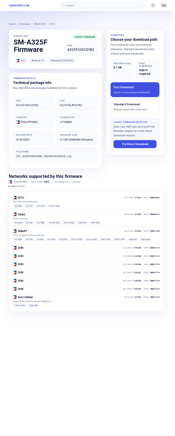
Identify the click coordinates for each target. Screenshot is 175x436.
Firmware (24, 24)
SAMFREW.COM (19, 5)
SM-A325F (40, 24)
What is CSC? (18, 186)
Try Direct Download (135, 144)
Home (12, 24)
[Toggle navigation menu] (163, 5)
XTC (52, 24)
